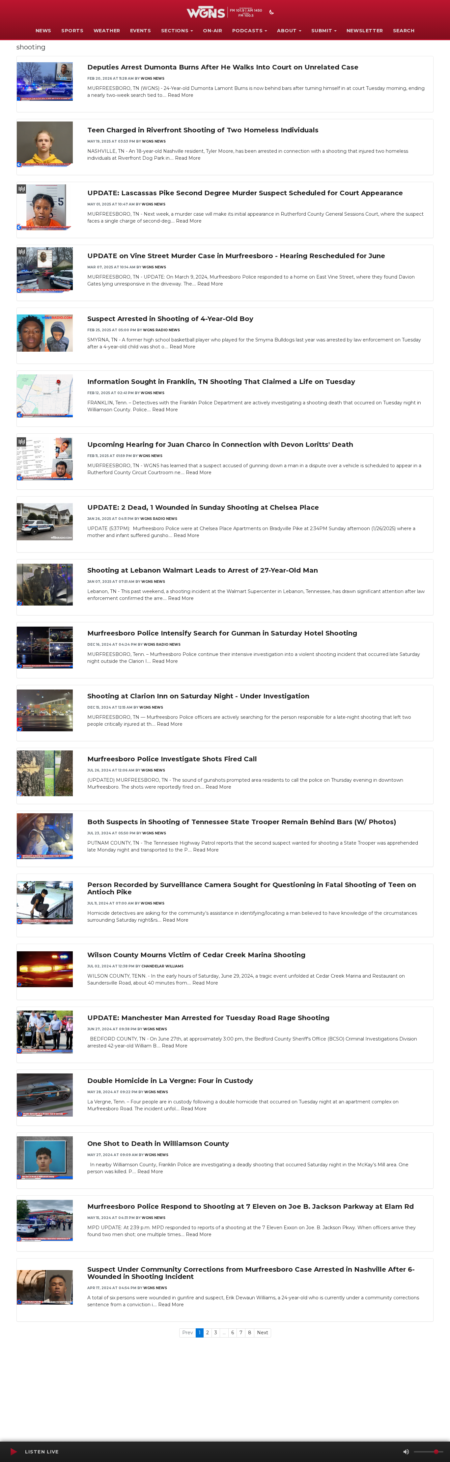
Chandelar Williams (162, 966)
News (43, 31)
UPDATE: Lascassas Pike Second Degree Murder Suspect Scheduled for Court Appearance (245, 193)
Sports (72, 31)
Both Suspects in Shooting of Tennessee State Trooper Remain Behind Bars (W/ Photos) (241, 822)
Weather (107, 31)
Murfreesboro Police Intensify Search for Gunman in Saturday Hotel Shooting (222, 633)
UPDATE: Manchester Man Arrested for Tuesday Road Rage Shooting (208, 1017)
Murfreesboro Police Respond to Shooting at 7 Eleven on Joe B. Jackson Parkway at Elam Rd (250, 1206)
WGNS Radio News (161, 330)
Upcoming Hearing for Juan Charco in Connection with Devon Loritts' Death (220, 444)
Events (140, 31)
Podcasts (247, 31)
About (287, 31)
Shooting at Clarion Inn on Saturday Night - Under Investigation (198, 696)
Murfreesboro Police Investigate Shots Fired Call (172, 759)
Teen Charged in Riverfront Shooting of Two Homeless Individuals (203, 130)
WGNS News (152, 78)
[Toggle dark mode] (270, 12)
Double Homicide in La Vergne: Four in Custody (170, 1080)
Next (262, 1333)
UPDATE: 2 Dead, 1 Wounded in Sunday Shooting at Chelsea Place (203, 507)
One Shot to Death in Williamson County (158, 1143)
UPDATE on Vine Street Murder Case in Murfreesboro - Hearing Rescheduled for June (236, 255)
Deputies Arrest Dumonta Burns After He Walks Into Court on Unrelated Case (222, 67)
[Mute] (406, 1452)
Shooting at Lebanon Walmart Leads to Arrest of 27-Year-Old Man (202, 570)
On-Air (212, 31)
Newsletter (365, 31)
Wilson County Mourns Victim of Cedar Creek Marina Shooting (196, 955)
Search (404, 31)
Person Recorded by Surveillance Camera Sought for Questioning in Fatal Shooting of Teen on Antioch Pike (251, 888)
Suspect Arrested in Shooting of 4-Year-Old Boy (170, 318)
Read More (180, 95)
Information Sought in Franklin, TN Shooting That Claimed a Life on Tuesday (221, 381)
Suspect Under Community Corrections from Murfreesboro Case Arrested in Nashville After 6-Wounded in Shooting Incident (251, 1273)
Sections (175, 31)
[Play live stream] (13, 1452)
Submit (321, 31)
